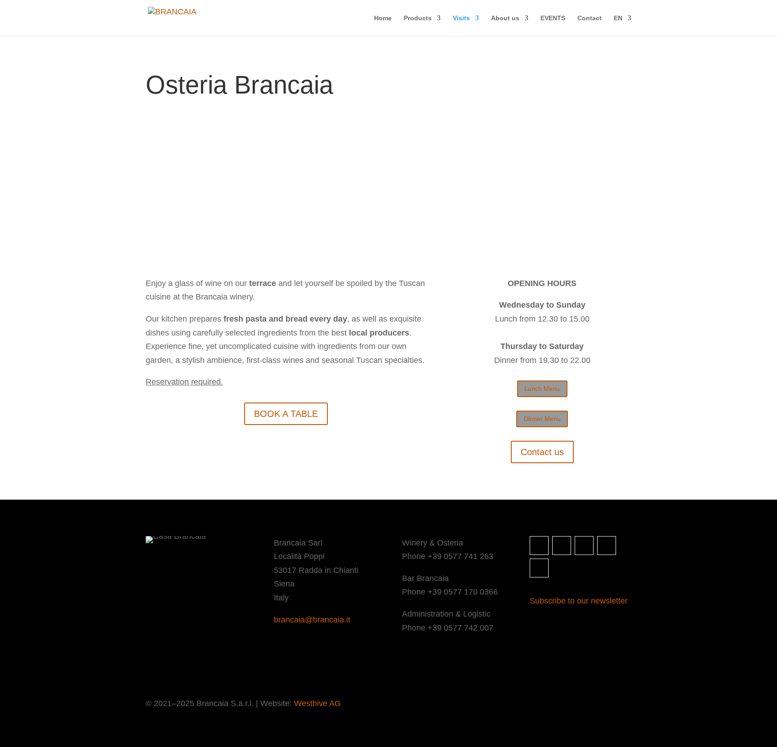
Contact (589, 18)
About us (505, 18)
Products (418, 18)
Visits (461, 18)
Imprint (155, 665)
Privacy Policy (194, 665)
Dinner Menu (542, 418)
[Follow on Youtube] (539, 568)
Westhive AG (317, 703)
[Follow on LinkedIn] (584, 545)
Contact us (542, 452)
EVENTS (552, 18)
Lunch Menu (542, 388)
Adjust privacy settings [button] (256, 665)
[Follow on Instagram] (539, 545)
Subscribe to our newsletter (579, 600)
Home (383, 18)
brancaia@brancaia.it (312, 619)
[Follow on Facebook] (561, 545)
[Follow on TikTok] (606, 545)
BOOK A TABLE (286, 414)
